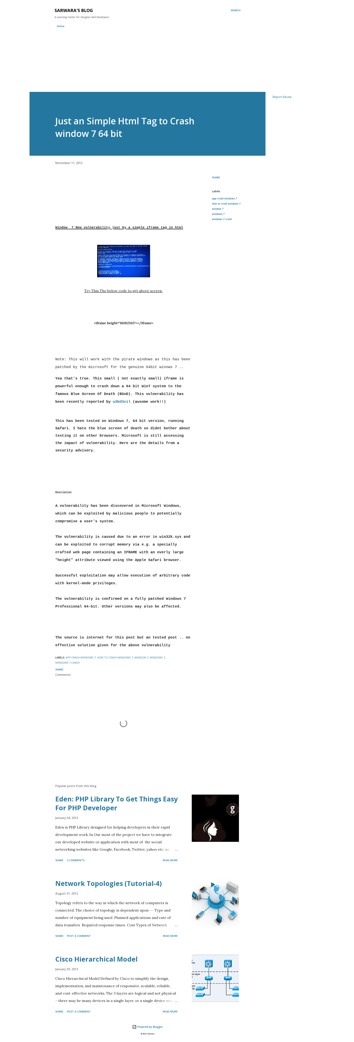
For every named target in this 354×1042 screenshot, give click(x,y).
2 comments (75, 860)
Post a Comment (79, 936)
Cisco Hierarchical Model (96, 959)
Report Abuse (282, 97)
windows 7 (218, 214)
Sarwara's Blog (74, 10)
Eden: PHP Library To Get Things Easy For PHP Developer (116, 803)
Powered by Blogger (150, 1027)
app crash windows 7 (224, 198)
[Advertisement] (177, 64)
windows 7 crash (222, 219)
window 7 (217, 209)
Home (60, 26)
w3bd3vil (122, 402)
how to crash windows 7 (226, 203)
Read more (170, 860)
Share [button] (216, 177)
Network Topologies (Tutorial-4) (108, 883)
